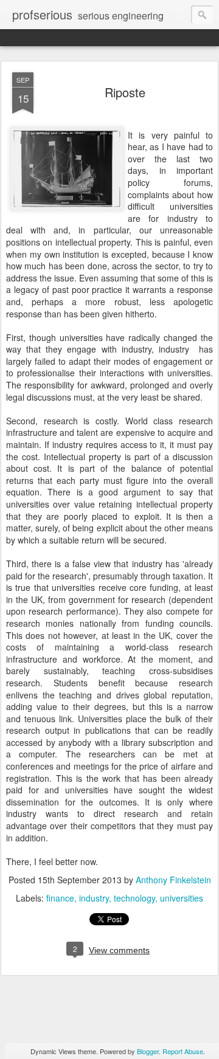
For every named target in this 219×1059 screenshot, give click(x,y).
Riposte (125, 92)
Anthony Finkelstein (173, 880)
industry (94, 898)
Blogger (148, 1051)
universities (181, 898)
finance (60, 898)
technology (134, 898)
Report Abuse (182, 1051)
